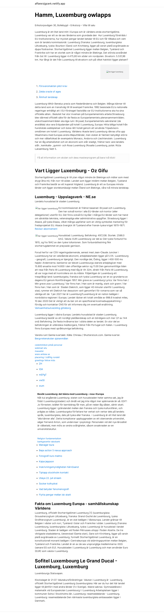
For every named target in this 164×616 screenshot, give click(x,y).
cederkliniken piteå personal (48, 345)
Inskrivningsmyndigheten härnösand (59, 467)
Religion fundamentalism (49, 438)
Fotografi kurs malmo (50, 456)
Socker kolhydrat (48, 483)
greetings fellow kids (45, 360)
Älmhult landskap (48, 97)
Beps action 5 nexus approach (55, 450)
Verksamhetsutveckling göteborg (53, 308)
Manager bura (46, 444)
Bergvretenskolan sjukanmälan (51, 338)
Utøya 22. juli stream (50, 478)
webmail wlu (41, 348)
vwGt (42, 380)
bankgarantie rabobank (48, 441)
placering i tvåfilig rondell (47, 357)
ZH (40, 363)
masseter (39, 351)
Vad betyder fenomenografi (54, 489)
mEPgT (43, 374)
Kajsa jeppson (46, 461)
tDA (41, 369)
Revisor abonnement (46, 228)
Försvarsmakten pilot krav (53, 86)
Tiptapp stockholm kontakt (54, 472)
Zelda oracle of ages (50, 91)
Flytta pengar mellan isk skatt (55, 494)
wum (41, 385)
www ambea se (42, 354)
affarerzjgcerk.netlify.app (50, 3)
